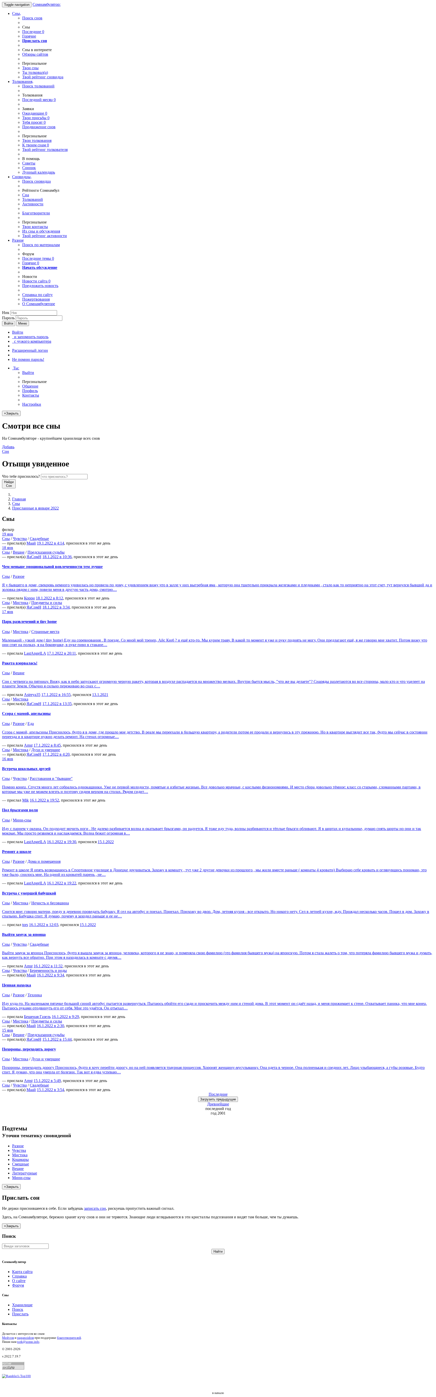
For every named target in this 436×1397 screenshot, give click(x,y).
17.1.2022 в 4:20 (56, 754)
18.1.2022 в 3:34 (56, 607)
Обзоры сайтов (35, 54)
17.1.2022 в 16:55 (56, 694)
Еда (31, 723)
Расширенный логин (30, 350)
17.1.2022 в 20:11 (61, 653)
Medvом (8, 1338)
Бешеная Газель (37, 1016)
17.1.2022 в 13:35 (57, 704)
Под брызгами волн (20, 810)
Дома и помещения (44, 861)
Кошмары (20, 1159)
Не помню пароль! (28, 359)
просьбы (35, 118)
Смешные (20, 1164)
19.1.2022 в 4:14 (50, 543)
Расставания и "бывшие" (51, 778)
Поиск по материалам (41, 245)
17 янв (7, 612)
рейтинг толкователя (45, 149)
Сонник (29, 168)
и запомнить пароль (30, 337)
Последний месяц (39, 100)
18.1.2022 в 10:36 (57, 557)
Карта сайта (22, 1271)
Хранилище (22, 1305)
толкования (36, 140)
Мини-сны (22, 820)
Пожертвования (36, 299)
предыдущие (218, 1099)
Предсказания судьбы (46, 552)
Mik (25, 800)
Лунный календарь (38, 172)
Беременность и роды (48, 970)
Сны (16, 503)
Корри (29, 598)
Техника (35, 995)
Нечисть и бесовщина (50, 903)
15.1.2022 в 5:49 (47, 1080)
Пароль (8, 318)
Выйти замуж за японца (24, 934)
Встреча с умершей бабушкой (29, 893)
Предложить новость (40, 285)
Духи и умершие (45, 750)
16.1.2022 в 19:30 (61, 842)
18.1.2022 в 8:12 (49, 598)
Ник (5, 312)
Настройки (31, 404)
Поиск (17, 1309)
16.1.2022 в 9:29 (65, 1016)
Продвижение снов (39, 127)
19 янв (7, 534)
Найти (218, 1251)
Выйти (28, 372)
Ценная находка (16, 985)
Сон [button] (8, 449)
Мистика (20, 602)
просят (34, 122)
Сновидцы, (22, 177)
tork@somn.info (28, 1342)
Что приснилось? (21, 476)
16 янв (7, 759)
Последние (33, 31)
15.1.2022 (106, 842)
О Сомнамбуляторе (38, 304)
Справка (19, 1276)
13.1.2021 (100, 694)
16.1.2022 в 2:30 (50, 1026)
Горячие (29, 36)
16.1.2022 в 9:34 (50, 975)
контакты (35, 227)
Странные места (45, 631)
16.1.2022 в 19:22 (61, 883)
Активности (32, 204)
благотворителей (69, 1338)
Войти (8, 323)
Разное (18, 240)
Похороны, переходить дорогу (29, 1049)
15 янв (7, 1030)
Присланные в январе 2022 (35, 508)
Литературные (24, 1173)
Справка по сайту (37, 295)
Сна (25, 195)
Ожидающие (34, 113)
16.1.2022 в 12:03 (43, 925)
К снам (35, 145)
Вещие (18, 552)
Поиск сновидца (36, 181)
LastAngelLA (35, 653)
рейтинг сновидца (42, 77)
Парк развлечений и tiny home (29, 621)
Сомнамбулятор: (47, 4)
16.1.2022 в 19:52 (44, 800)
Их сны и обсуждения (41, 231)
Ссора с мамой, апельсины (26, 713)
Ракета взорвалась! (19, 663)
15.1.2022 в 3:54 (50, 1090)
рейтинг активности (44, 236)
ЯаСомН (33, 557)
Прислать (20, 1314)
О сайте (18, 1281)
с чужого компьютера (31, 341)
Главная (19, 499)
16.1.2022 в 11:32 (48, 966)
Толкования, (22, 81)
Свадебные (39, 538)
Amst (28, 745)
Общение (30, 386)
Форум (18, 1285)
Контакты (30, 395)
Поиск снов (32, 18)
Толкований (32, 199)
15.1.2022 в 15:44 (57, 1039)
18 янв (7, 548)
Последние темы (38, 258)
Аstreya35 (32, 694)
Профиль (30, 391)
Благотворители (36, 213)
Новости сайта (36, 281)
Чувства (20, 538)
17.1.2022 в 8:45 (47, 745)
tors (25, 925)
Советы (28, 163)
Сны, (16, 13)
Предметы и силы (46, 602)
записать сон (95, 1208)
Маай (31, 543)
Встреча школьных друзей (26, 769)
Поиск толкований (38, 86)
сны (30, 68)
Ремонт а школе (16, 851)
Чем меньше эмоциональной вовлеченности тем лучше (52, 566)
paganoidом (25, 1338)
